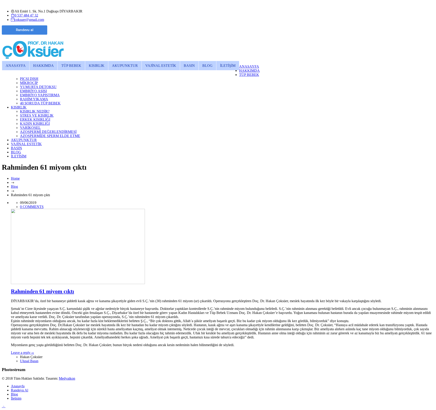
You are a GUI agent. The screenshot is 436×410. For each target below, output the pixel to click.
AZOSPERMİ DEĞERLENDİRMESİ (48, 132)
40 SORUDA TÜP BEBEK (40, 103)
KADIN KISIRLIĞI (35, 123)
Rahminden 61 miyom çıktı (42, 291)
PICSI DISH (29, 79)
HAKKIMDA (43, 66)
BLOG (207, 66)
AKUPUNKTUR (125, 66)
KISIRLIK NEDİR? (35, 111)
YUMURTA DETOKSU (38, 87)
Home (15, 178)
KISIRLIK (96, 66)
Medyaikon (67, 378)
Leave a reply (20, 353)
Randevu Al (19, 390)
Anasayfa (18, 386)
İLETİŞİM (227, 66)
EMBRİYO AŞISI (33, 91)
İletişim (16, 398)
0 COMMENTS (32, 207)
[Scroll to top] (3, 406)
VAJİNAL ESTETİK (160, 66)
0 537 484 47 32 (26, 15)
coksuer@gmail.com (29, 20)
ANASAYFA (16, 66)
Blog (14, 186)
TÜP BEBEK (71, 66)
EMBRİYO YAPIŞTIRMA (40, 95)
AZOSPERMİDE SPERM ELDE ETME (50, 136)
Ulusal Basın (29, 361)
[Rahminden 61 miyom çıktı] (222, 246)
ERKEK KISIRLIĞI (35, 119)
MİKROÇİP (29, 83)
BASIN (189, 66)
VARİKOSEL (30, 128)
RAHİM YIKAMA (34, 99)
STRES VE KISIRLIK (37, 115)
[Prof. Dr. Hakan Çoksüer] (33, 59)
